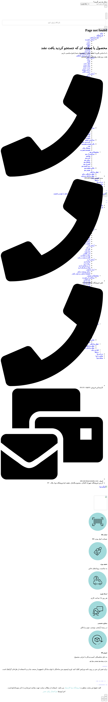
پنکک (88, 45)
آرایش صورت (89, 39)
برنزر (88, 41)
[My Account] (106, 29)
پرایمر (88, 43)
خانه (101, 33)
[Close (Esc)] (105, 698)
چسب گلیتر (86, 72)
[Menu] (106, 16)
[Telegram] (105, 665)
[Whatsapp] (106, 665)
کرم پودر (87, 51)
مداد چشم (86, 65)
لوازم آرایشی (94, 37)
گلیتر (88, 61)
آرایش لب (91, 74)
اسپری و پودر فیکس (83, 55)
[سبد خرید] (104, 29)
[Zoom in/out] (102, 698)
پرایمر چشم (86, 69)
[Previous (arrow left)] (105, 700)
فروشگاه (100, 35)
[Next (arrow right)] (102, 700)
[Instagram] (103, 665)
